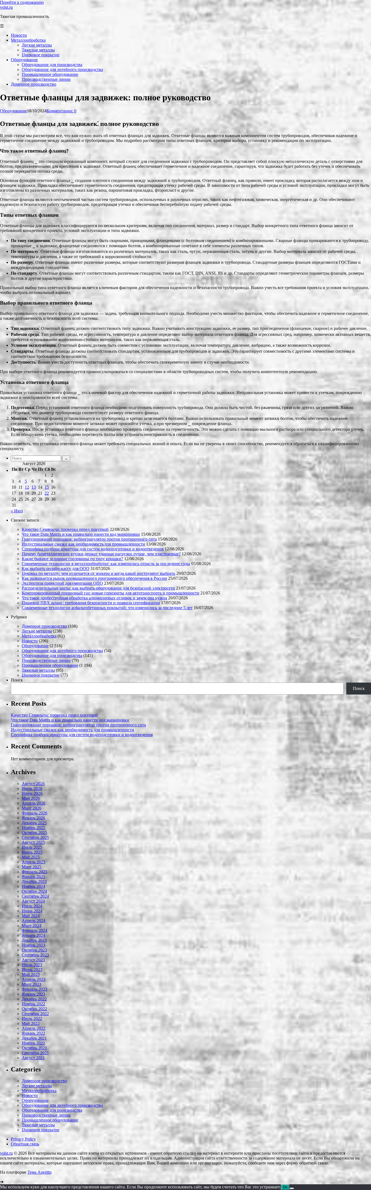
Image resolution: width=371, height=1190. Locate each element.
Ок (285, 1187)
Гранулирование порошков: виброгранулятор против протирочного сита (89, 539)
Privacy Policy (23, 1139)
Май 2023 (31, 974)
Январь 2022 (33, 1033)
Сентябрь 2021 (35, 1052)
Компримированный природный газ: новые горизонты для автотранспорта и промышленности (110, 593)
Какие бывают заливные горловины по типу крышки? (72, 558)
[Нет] (292, 1188)
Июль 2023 (32, 964)
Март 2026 (31, 808)
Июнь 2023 (32, 969)
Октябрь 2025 (34, 832)
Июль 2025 (32, 847)
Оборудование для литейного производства (62, 650)
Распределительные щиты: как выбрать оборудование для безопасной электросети (98, 588)
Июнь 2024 (32, 911)
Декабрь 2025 (34, 822)
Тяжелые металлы (38, 670)
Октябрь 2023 (34, 950)
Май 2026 (31, 798)
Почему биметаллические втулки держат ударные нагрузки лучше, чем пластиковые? (101, 553)
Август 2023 (33, 959)
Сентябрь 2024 (35, 896)
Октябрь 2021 (34, 1048)
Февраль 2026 (34, 813)
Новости (30, 641)
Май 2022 (31, 1023)
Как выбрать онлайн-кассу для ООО (55, 568)
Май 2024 (31, 915)
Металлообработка (39, 636)
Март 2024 (31, 925)
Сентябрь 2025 (35, 837)
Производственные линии (46, 660)
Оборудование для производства (52, 655)
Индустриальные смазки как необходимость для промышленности (83, 544)
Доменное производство (44, 626)
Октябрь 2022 (34, 1008)
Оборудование (13, 111)
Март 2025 (31, 866)
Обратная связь (25, 1144)
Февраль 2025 (34, 871)
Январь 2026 (33, 818)
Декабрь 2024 (34, 881)
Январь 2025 (33, 876)
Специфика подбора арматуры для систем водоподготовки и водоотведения (93, 549)
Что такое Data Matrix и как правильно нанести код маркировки (81, 534)
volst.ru (6, 7)
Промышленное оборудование (50, 665)
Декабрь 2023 (34, 940)
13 (34, 487)
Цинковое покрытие (40, 675)
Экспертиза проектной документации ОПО (62, 583)
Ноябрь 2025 (33, 827)
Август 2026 (33, 783)
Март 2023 (31, 984)
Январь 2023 (33, 994)
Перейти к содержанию (22, 2)
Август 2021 (33, 1057)
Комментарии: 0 (61, 111)
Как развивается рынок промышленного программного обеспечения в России (94, 578)
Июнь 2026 (32, 793)
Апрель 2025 (33, 862)
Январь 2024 (33, 935)
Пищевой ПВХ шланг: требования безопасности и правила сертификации (91, 602)
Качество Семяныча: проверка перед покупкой (65, 529)
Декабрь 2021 (34, 1038)
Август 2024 (33, 901)
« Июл (17, 511)
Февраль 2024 (34, 930)
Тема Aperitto (39, 1172)
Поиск (17, 680)
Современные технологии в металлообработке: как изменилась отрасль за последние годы (106, 563)
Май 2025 (31, 857)
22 (47, 493)
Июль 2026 (32, 788)
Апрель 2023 (33, 979)
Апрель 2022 (33, 1028)
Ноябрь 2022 (33, 1004)
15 (47, 487)
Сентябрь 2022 (35, 1013)
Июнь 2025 (32, 852)
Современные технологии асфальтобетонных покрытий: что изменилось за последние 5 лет (107, 607)
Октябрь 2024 (34, 891)
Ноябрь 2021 (33, 1043)
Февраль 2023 (34, 989)
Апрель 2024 (33, 920)
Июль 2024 (32, 906)
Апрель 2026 (33, 803)
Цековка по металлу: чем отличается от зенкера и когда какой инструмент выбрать (98, 573)
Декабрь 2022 (34, 999)
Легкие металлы (37, 631)
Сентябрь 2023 (35, 955)
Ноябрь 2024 (33, 886)
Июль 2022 (32, 1018)
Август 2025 (33, 842)
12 (27, 487)
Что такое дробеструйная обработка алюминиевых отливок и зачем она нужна (94, 598)
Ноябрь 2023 (33, 945)
